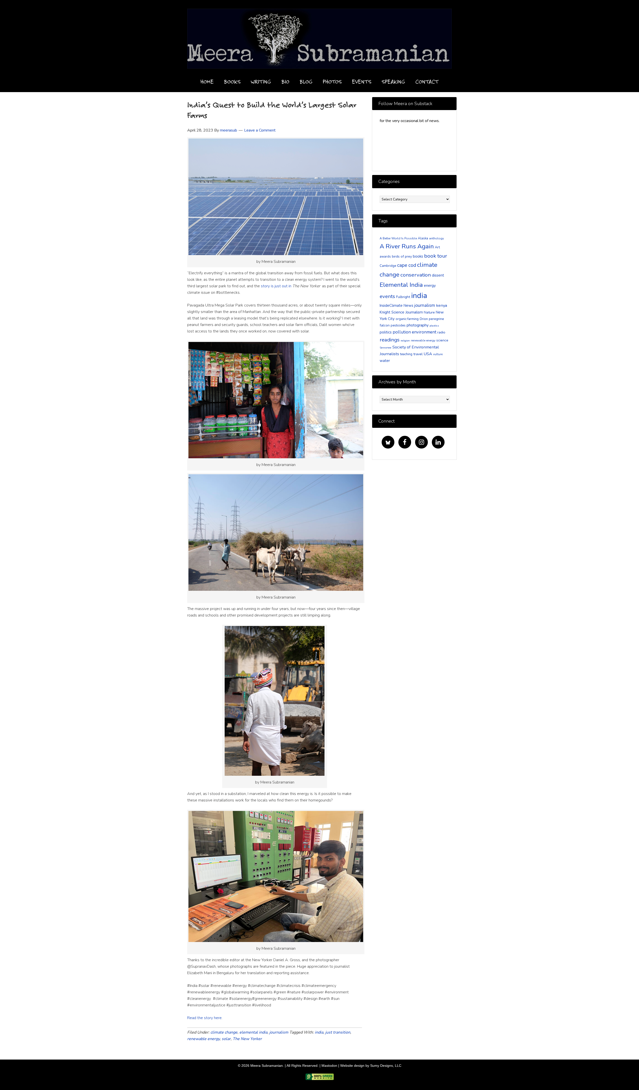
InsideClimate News (396, 305)
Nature (429, 312)
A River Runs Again (407, 246)
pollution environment (414, 332)
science (442, 340)
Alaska (423, 238)
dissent (438, 275)
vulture (438, 354)
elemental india (253, 1032)
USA (428, 354)
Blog (306, 81)
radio (441, 332)
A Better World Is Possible (398, 238)
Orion (424, 319)
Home (207, 81)
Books (232, 81)
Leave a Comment (260, 130)
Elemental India (401, 285)
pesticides (398, 325)
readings (390, 339)
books (418, 256)
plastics (434, 325)
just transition (337, 1032)
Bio (285, 81)
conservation (415, 274)
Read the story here (204, 1018)
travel (418, 354)
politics (386, 332)
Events (361, 81)
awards (385, 256)
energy (430, 285)
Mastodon (329, 1066)
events (387, 296)
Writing (261, 81)
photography (418, 325)
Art (437, 247)
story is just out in (276, 286)
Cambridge (388, 266)
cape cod (406, 265)
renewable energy (203, 1039)
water (385, 360)
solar (226, 1039)
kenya (441, 305)
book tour (435, 255)
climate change (223, 1032)
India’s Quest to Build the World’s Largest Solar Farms (271, 110)
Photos (332, 81)
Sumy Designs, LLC (385, 1066)
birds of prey (402, 256)
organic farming (407, 319)
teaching (406, 354)
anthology (436, 238)
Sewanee (385, 347)
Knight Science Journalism (401, 312)
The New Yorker (247, 1039)
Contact (427, 81)
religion (405, 340)
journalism (278, 1032)
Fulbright (403, 297)
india (319, 1032)
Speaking (393, 81)
